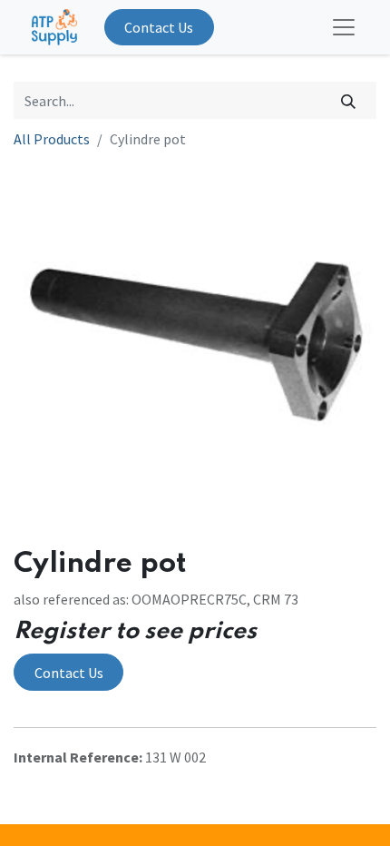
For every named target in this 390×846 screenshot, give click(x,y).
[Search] (348, 100)
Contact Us (158, 27)
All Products (52, 139)
